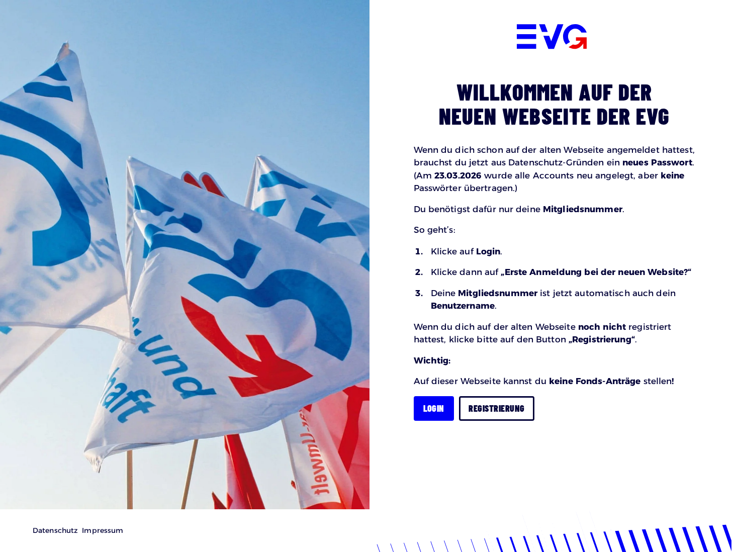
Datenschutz (55, 530)
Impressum (102, 530)
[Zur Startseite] (552, 38)
